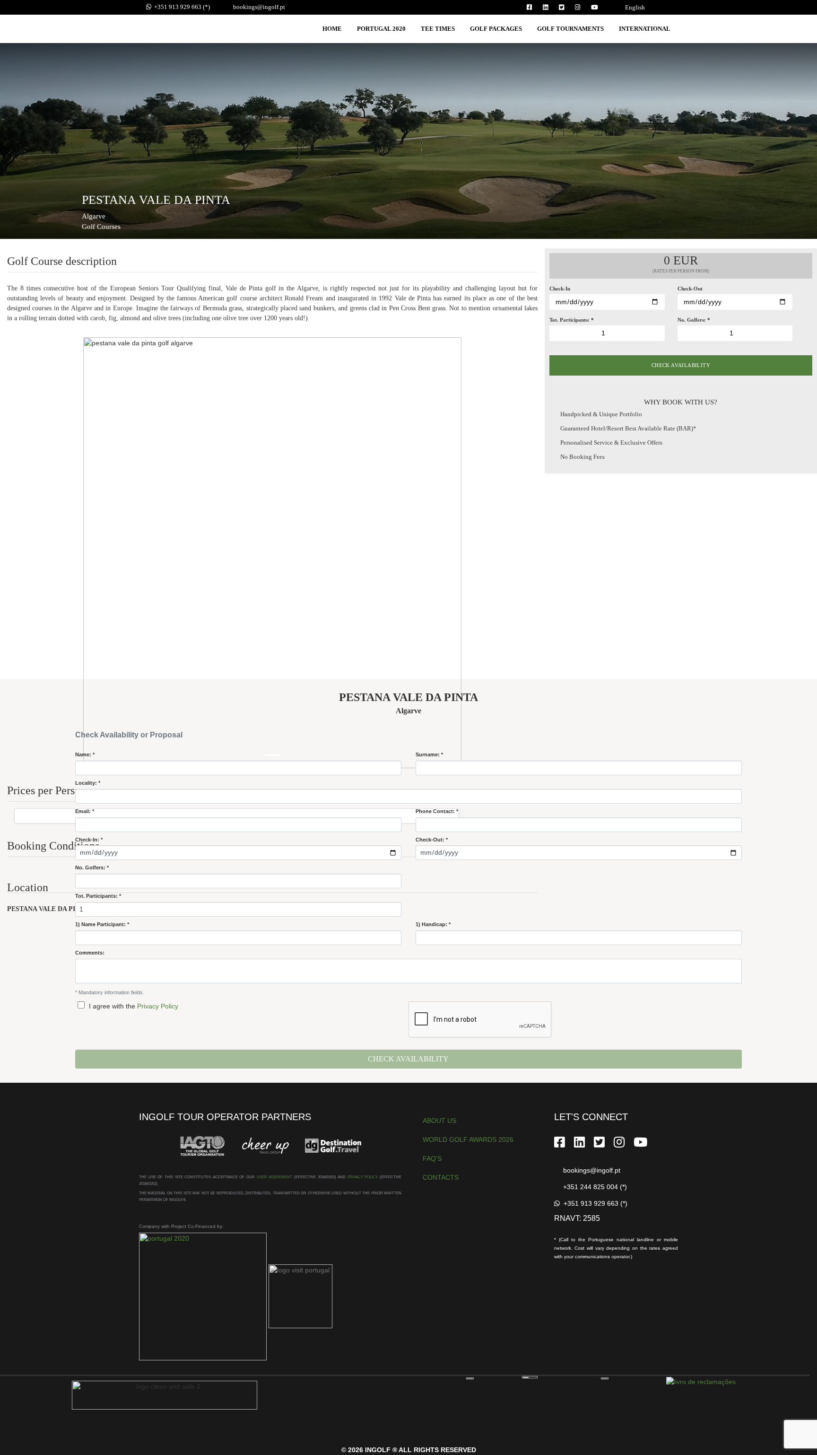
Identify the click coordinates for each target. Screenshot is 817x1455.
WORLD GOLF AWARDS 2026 (468, 1139)
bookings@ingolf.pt (257, 6)
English (635, 7)
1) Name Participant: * (102, 924)
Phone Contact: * (437, 811)
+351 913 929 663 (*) (180, 6)
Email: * (84, 811)
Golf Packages (496, 28)
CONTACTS (441, 1177)
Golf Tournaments (570, 28)
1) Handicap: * (433, 924)
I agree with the (111, 1006)
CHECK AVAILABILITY (681, 365)
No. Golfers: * (92, 867)
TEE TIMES (438, 28)
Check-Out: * (432, 839)
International (644, 28)
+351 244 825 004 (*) (593, 1187)
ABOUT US (439, 1120)
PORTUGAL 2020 (381, 28)
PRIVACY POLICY (363, 1177)
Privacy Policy (156, 1006)
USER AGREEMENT (275, 1177)
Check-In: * (89, 839)
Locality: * (87, 783)
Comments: (89, 952)
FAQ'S (432, 1158)
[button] (111, 552)
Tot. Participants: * (98, 896)
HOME (332, 28)
